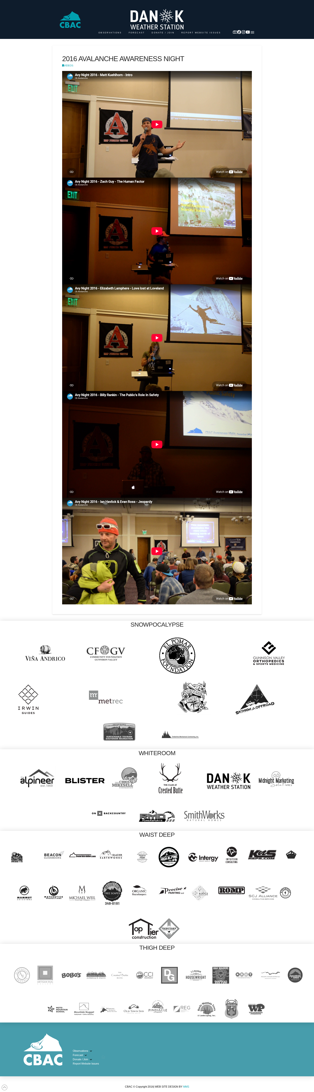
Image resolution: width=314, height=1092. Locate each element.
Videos (68, 65)
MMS (186, 1086)
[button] (252, 32)
